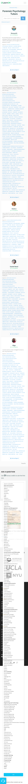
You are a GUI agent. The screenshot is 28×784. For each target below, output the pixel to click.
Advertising (19, 170)
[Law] (13, 730)
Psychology (18, 59)
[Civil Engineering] (13, 711)
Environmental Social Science (9, 157)
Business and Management (8, 94)
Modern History (13, 51)
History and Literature (7, 46)
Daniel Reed (14, 267)
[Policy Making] (13, 582)
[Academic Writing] (13, 757)
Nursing (9, 113)
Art (8, 172)
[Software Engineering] (13, 709)
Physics (13, 113)
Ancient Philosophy (15, 57)
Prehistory (19, 49)
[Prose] (13, 667)
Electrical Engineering (7, 141)
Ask (13, 774)
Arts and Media (16, 102)
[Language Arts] (13, 676)
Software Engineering (18, 138)
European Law (21, 189)
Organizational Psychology (8, 181)
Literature (4, 47)
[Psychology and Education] (13, 611)
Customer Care (4, 608)
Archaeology (5, 49)
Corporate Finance (18, 120)
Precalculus (5, 107)
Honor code (4, 620)
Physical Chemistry (18, 117)
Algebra (19, 105)
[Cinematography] (13, 685)
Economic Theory (6, 125)
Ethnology (22, 55)
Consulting (13, 125)
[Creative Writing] (13, 758)
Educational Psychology (18, 60)
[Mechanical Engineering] (13, 706)
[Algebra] (13, 488)
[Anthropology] (13, 555)
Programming (14, 105)
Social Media (13, 172)
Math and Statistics (11, 92)
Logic (20, 107)
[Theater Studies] (13, 690)
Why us (2, 603)
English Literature (16, 52)
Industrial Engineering (19, 142)
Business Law (12, 191)
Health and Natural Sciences (8, 95)
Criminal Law (14, 186)
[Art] (13, 699)
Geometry (16, 107)
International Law (14, 185)
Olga (14, 345)
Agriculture (16, 115)
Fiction (23, 131)
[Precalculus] (13, 490)
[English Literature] (13, 657)
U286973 (14, 81)
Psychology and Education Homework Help (11, 641)
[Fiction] (13, 658)
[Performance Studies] (13, 691)
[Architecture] (13, 712)
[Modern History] (13, 654)
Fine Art (16, 167)
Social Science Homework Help (8, 638)
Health (21, 113)
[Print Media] (13, 694)
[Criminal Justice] (13, 752)
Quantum (11, 117)
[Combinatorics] (13, 500)
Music (21, 163)
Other (19, 366)
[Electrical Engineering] (13, 714)
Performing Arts (6, 165)
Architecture (14, 139)
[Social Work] (13, 578)
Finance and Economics (7, 99)
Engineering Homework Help (7, 648)
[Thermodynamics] (13, 724)
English (9, 47)
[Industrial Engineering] (13, 719)
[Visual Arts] (13, 681)
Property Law (21, 186)
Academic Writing (17, 46)
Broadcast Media (6, 170)
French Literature (15, 133)
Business (4, 149)
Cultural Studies (6, 57)
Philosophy (4, 59)
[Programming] (13, 762)
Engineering (19, 147)
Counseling (14, 177)
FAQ (2, 593)
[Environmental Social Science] (13, 564)
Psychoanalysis (20, 175)
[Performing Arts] (13, 680)
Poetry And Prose (6, 54)
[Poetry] (13, 668)
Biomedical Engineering (7, 142)
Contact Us (3, 591)
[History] (13, 670)
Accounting (12, 118)
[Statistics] (13, 498)
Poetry (3, 55)
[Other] (13, 768)
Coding (20, 193)
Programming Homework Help (8, 647)
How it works (4, 605)
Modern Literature (16, 134)
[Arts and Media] (13, 673)
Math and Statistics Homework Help (9, 629)
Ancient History (5, 51)
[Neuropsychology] (13, 622)
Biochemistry (5, 117)
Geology (4, 113)
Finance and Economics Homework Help (10, 633)
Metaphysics (20, 159)
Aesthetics (21, 160)
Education (14, 62)
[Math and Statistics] (13, 487)
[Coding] (13, 765)
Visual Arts (12, 165)
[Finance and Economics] (13, 585)
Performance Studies (15, 168)
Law (17, 104)
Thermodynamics (6, 147)
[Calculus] (13, 492)
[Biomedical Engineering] (13, 717)
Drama (10, 163)
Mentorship (3, 607)
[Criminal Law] (13, 737)
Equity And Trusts (6, 189)
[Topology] (13, 503)
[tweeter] (14, 663)
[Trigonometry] (13, 506)
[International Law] (13, 734)
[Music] (13, 678)
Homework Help (13, 7)
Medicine (10, 115)
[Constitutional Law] (13, 740)
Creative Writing (6, 65)
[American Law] (13, 748)
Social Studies (5, 162)
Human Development (17, 64)
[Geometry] (13, 493)
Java (17, 193)
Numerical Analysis (19, 108)
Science (17, 113)
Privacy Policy (4, 619)
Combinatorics (11, 108)
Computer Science (6, 144)
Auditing (19, 125)
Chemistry (15, 112)
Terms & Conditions (5, 617)
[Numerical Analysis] (13, 501)
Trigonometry (16, 110)
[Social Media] (13, 701)
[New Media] (13, 698)
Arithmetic (10, 110)
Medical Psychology (19, 178)
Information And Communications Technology (13, 146)
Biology (10, 112)
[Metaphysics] (13, 570)
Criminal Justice (19, 191)
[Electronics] (13, 726)
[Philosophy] (13, 580)
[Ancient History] (13, 652)
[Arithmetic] (13, 505)
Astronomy (4, 112)
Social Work (12, 162)
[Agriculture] (13, 544)
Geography (20, 112)
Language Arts (11, 59)
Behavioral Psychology (18, 180)
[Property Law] (13, 739)
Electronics (13, 147)
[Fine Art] (13, 688)
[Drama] (13, 675)
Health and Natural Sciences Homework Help (11, 631)
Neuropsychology (6, 177)
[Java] (13, 763)
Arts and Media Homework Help (8, 640)
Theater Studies (5, 168)
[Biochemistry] (13, 546)
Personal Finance (6, 121)
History (8, 55)
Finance (4, 120)
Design (12, 167)
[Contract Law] (13, 745)
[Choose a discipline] (13, 483)
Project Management (7, 152)
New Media (4, 172)
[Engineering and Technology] (13, 704)
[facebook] (11, 663)
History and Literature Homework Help (10, 634)
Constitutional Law (7, 188)
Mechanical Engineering (15, 136)
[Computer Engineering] (13, 708)
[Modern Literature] (13, 665)
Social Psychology (6, 62)
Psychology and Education (13, 44)
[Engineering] (13, 727)
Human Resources (6, 151)
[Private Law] (13, 753)
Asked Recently (4, 601)
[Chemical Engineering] (13, 716)
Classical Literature (7, 52)
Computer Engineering (7, 138)
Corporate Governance (16, 151)
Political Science (6, 155)
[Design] (13, 686)
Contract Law (14, 189)
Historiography (12, 49)
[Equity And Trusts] (13, 744)
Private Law (4, 193)
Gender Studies (12, 159)
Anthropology (5, 154)
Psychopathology (16, 183)
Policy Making (5, 163)
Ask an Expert (15, 70)
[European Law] (13, 747)
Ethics (11, 55)
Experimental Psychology (8, 178)
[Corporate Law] (13, 732)
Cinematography (6, 167)
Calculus (11, 107)
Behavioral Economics (16, 123)
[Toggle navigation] (25, 3)
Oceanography (5, 118)
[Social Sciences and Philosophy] (13, 554)
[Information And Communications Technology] (13, 722)
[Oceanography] (13, 550)
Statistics (4, 108)
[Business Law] (13, 750)
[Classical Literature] (13, 655)
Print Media (13, 170)
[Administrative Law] (13, 735)
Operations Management (19, 149)
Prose (22, 54)
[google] (17, 663)
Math (23, 107)
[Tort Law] (13, 742)
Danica (14, 209)
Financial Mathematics (7, 126)
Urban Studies (5, 159)
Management (10, 149)
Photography (19, 165)
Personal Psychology (7, 60)
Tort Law (14, 188)
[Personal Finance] (13, 595)
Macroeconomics (6, 123)
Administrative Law (6, 186)
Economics (18, 118)
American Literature (15, 54)
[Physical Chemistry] (13, 549)
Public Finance (10, 120)
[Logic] (13, 495)
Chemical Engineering (18, 141)
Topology (4, 110)
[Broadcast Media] (13, 693)
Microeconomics (15, 121)
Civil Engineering (6, 139)
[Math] (13, 496)
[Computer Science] (13, 721)
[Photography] (13, 683)
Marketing (15, 152)
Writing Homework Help (6, 650)
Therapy (19, 177)
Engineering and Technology (9, 104)
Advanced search (6, 22)
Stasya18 (14, 33)
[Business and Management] (13, 510)
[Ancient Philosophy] (13, 572)
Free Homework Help (6, 643)
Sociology (16, 55)
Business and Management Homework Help (11, 636)
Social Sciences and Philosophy (9, 97)
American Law (5, 191)
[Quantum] (13, 547)
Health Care (5, 115)
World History (15, 47)
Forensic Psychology (7, 64)
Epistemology (15, 160)
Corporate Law (5, 185)
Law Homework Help (6, 645)
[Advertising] (13, 696)
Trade (23, 125)
